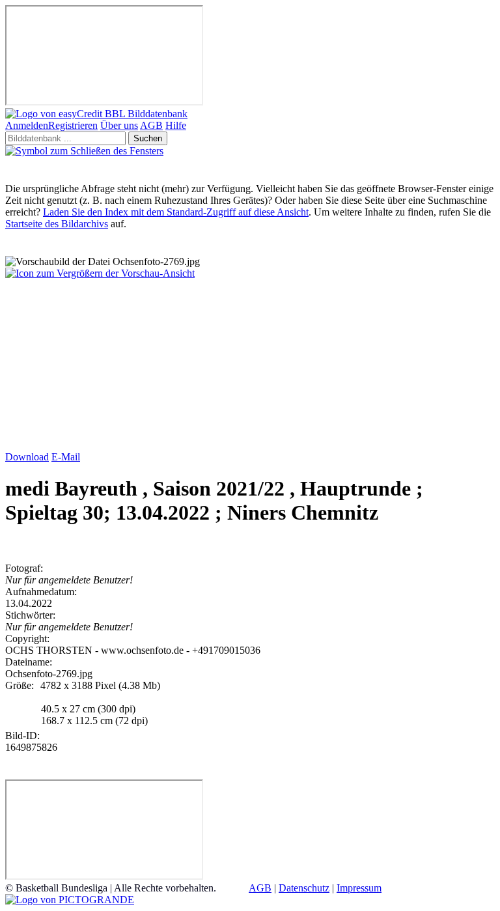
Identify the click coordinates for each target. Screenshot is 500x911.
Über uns (119, 125)
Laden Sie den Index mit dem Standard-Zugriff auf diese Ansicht (176, 211)
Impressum (359, 887)
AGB (151, 125)
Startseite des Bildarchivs (56, 223)
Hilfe (175, 125)
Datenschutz (304, 887)
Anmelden (26, 125)
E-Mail (65, 456)
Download (27, 456)
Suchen (147, 138)
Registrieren (73, 125)
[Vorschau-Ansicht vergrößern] (100, 273)
